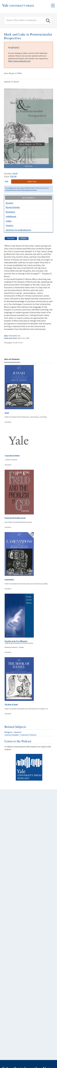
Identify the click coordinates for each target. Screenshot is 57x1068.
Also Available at (28, 197)
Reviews (23, 238)
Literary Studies (12, 734)
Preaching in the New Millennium (16, 641)
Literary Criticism (28, 734)
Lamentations (9, 579)
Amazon (9, 203)
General (17, 732)
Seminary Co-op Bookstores (18, 230)
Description (10, 238)
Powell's (10, 225)
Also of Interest (12, 359)
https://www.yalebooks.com (19, 61)
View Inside (28, 166)
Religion (8, 732)
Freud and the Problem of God (15, 518)
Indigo (9, 221)
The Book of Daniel (11, 704)
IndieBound (11, 216)
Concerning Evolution (12, 455)
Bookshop (10, 211)
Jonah (7, 413)
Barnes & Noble (13, 207)
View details (8, 422)
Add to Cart (31, 181)
